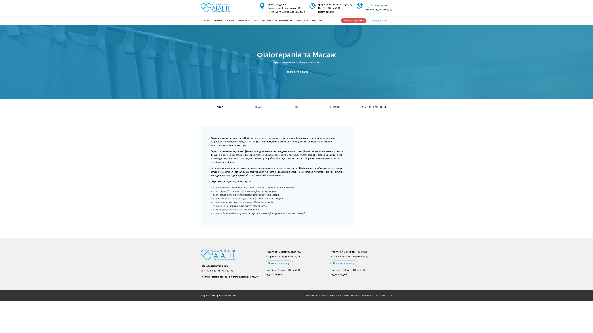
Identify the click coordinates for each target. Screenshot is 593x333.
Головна (206, 20)
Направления (288, 62)
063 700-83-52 (372, 9)
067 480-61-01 (385, 9)
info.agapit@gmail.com (215, 265)
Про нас (218, 20)
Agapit (277, 62)
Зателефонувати (379, 5)
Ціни (255, 20)
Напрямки (243, 20)
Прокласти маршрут (279, 263)
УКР (314, 20)
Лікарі (230, 20)
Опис (220, 107)
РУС (321, 20)
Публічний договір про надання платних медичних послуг (230, 276)
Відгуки (266, 20)
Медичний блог (284, 20)
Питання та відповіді (373, 107)
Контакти (302, 20)
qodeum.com (230, 295)
